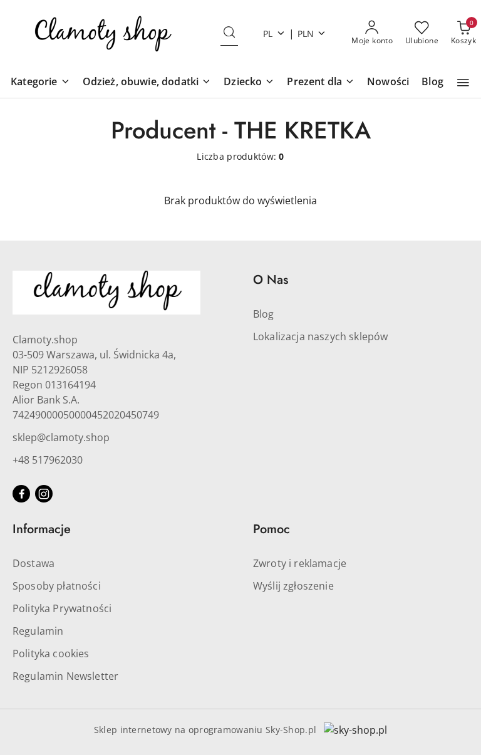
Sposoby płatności (57, 586)
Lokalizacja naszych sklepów (320, 336)
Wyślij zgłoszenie (293, 586)
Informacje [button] (42, 529)
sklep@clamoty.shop (61, 437)
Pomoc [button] (271, 529)
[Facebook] (21, 493)
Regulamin (38, 631)
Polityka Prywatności (62, 608)
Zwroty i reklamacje (299, 563)
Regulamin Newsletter (65, 676)
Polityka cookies (51, 653)
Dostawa (33, 563)
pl (268, 33)
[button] (40, 82)
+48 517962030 (48, 460)
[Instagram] (44, 493)
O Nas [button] (270, 280)
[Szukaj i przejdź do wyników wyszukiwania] (229, 33)
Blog (263, 314)
